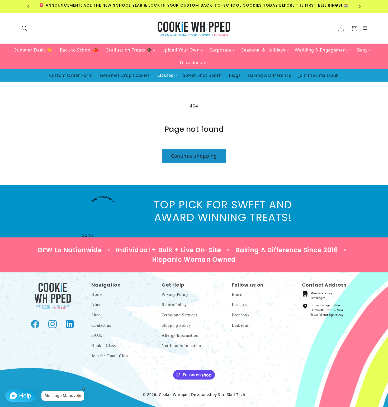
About (97, 304)
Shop (96, 314)
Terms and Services (179, 314)
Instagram (241, 304)
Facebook (241, 314)
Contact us (101, 325)
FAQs (96, 335)
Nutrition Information (181, 345)
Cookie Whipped (174, 394)
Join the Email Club (109, 355)
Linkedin (240, 325)
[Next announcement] (360, 6)
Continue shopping (194, 156)
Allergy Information (180, 335)
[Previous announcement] (28, 6)
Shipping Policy (176, 325)
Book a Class (103, 345)
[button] (354, 28)
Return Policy (174, 304)
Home (96, 294)
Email (237, 294)
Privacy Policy (175, 294)
